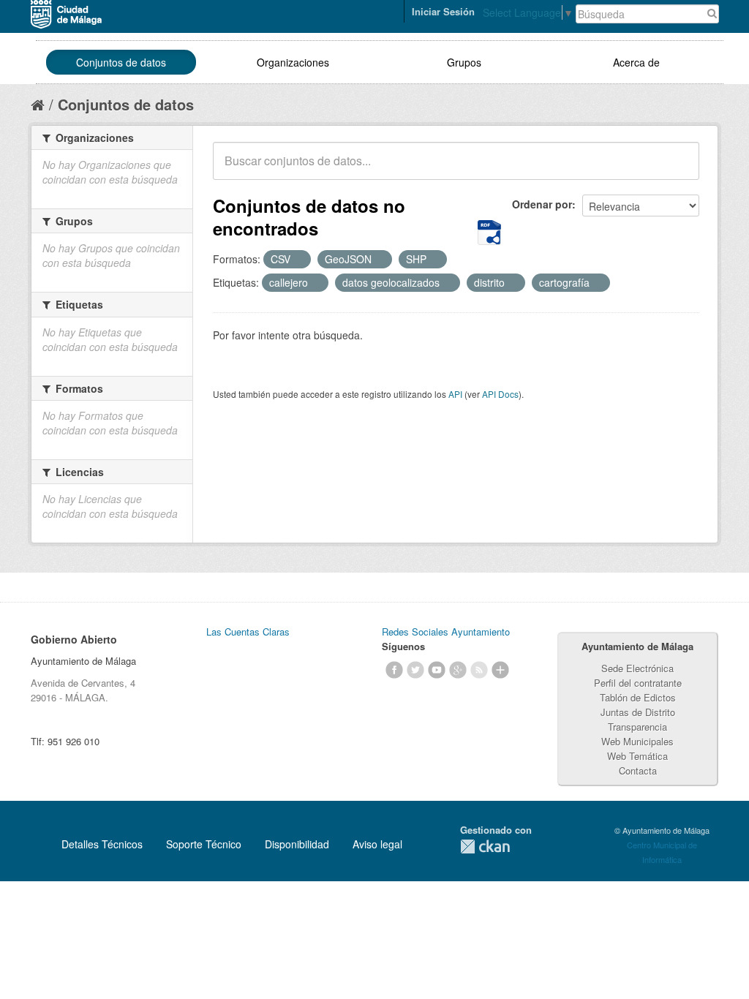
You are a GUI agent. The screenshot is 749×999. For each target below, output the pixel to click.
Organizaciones (293, 62)
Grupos (464, 62)
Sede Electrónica (637, 668)
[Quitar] (298, 259)
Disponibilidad (297, 844)
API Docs (500, 394)
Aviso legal (377, 844)
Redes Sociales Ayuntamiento (446, 631)
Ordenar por (542, 204)
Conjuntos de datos (121, 62)
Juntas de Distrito (638, 712)
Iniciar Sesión (443, 11)
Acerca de (636, 62)
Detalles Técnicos (102, 844)
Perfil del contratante (638, 683)
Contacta (638, 770)
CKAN (485, 846)
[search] (678, 169)
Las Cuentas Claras (248, 631)
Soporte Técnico (203, 844)
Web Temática (637, 756)
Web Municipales (637, 741)
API (455, 394)
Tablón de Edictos (638, 697)
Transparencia (637, 727)
